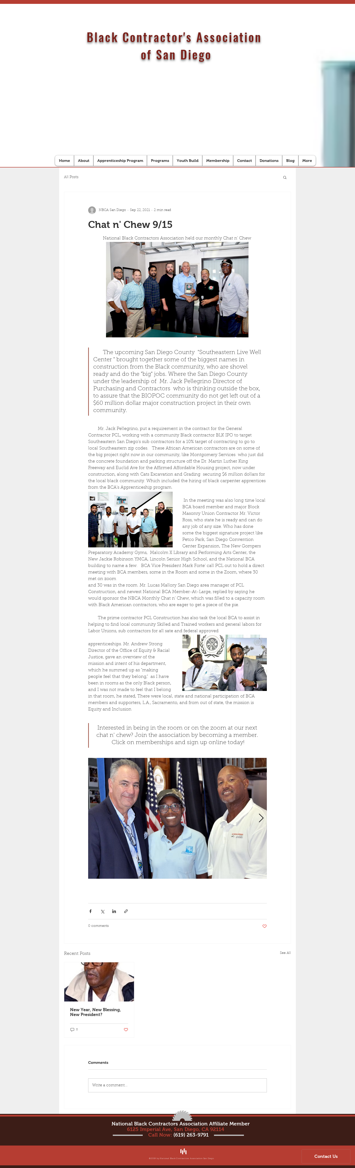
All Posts (71, 177)
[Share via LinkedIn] (114, 911)
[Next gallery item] (261, 818)
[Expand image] (177, 818)
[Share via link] (126, 911)
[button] (285, 177)
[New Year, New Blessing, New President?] (99, 981)
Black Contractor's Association (176, 36)
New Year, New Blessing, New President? (95, 1012)
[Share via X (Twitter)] (102, 911)
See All (285, 953)
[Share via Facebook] (90, 911)
